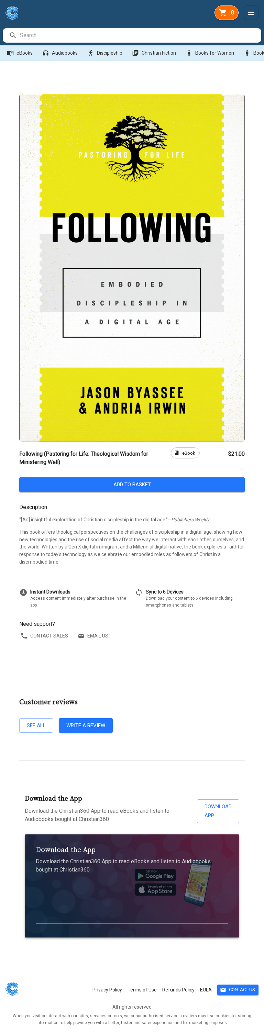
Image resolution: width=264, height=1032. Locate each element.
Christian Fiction (154, 52)
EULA (206, 989)
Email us (97, 636)
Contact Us (237, 990)
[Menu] (251, 12)
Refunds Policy (178, 989)
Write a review (85, 725)
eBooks (20, 52)
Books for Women (210, 52)
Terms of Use (142, 989)
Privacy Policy (107, 989)
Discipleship (104, 52)
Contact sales (49, 636)
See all (36, 725)
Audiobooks (60, 52)
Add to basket (132, 484)
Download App (218, 811)
